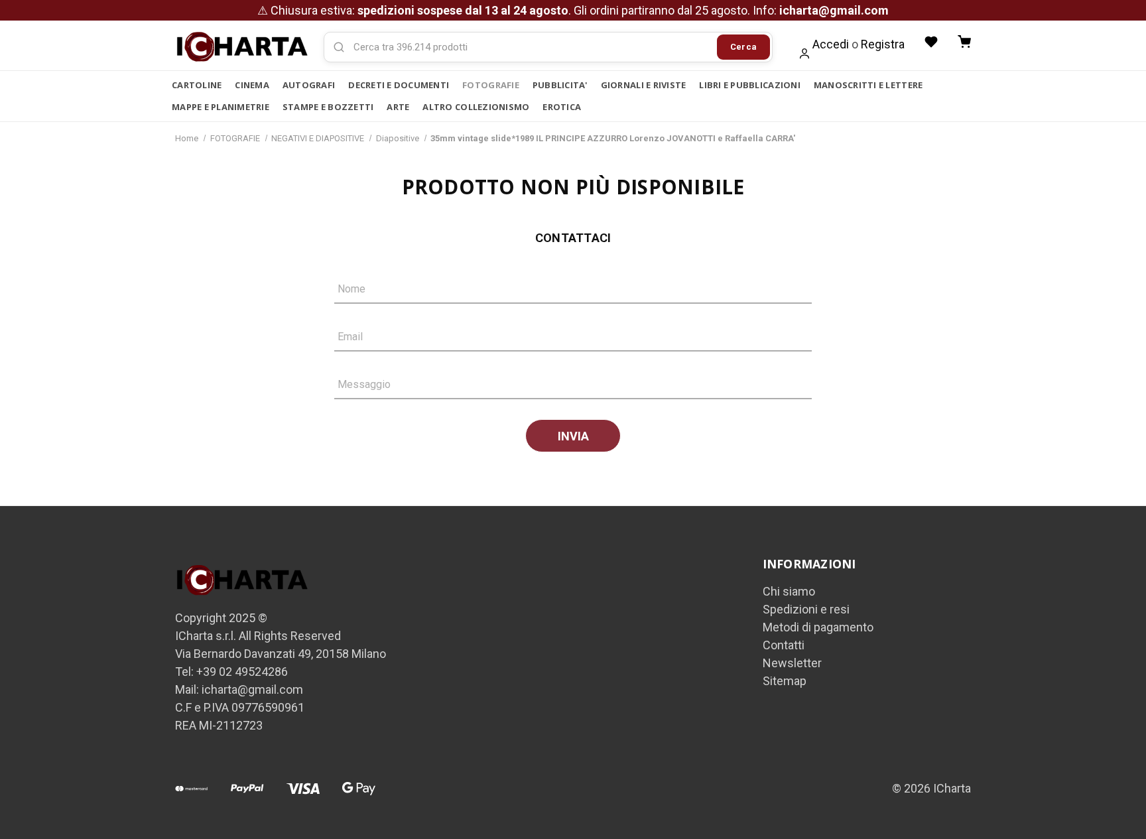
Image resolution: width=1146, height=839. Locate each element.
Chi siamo (789, 591)
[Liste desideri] (931, 41)
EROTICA (561, 107)
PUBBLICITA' (560, 85)
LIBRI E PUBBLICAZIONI (749, 85)
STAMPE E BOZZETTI (328, 107)
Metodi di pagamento (818, 627)
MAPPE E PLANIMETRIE (220, 107)
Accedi (830, 44)
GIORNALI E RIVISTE (643, 85)
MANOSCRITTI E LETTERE (868, 85)
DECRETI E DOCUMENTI (398, 85)
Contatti (783, 645)
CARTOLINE (197, 85)
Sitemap (784, 681)
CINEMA (252, 85)
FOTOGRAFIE (490, 85)
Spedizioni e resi (806, 609)
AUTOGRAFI (309, 85)
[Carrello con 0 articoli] (964, 41)
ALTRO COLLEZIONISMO (475, 107)
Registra (883, 44)
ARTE (398, 107)
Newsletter (792, 663)
